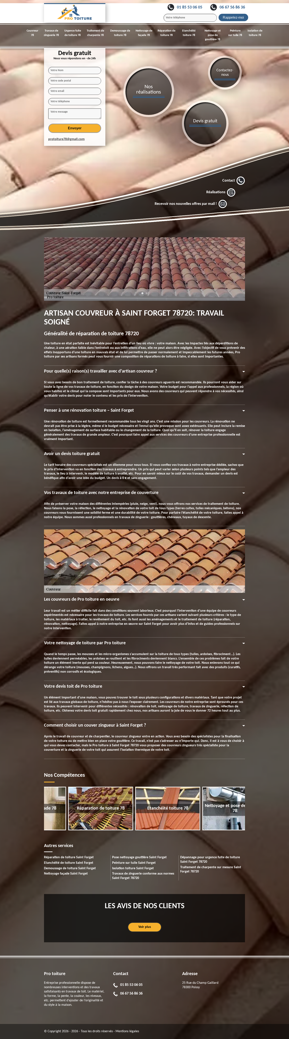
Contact (228, 181)
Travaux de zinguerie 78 (51, 33)
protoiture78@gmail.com (66, 139)
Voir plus (144, 927)
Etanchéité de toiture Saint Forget (68, 863)
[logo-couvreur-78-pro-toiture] (74, 12)
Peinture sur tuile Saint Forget (134, 863)
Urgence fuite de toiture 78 (72, 33)
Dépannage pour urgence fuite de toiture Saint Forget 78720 (210, 860)
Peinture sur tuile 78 (235, 33)
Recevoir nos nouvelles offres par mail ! (186, 204)
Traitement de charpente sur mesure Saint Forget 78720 (210, 869)
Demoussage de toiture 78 (120, 33)
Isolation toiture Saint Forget (133, 868)
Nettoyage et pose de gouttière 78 (213, 35)
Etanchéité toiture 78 (188, 33)
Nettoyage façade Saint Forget (66, 873)
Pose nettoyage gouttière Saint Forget (139, 857)
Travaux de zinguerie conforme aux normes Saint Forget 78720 (143, 876)
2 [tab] (146, 295)
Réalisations (215, 192)
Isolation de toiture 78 (255, 33)
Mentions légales (127, 1031)
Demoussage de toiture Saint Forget (70, 868)
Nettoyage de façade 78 (144, 33)
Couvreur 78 (32, 33)
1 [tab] (142, 295)
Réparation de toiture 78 (166, 33)
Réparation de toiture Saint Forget (69, 857)
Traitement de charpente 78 (95, 33)
